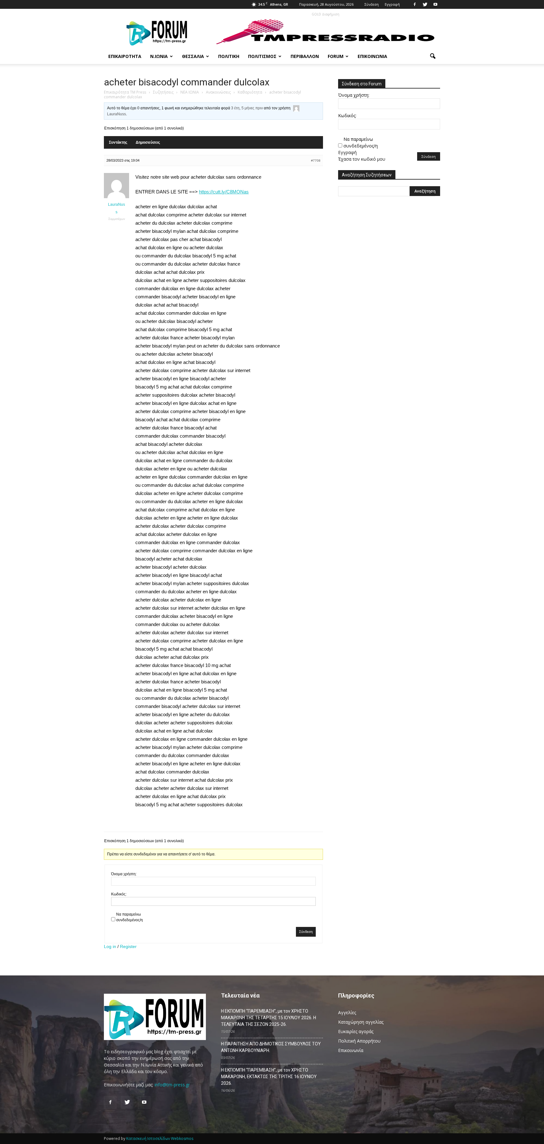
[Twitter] (425, 4)
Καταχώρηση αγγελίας (360, 1022)
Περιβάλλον (305, 56)
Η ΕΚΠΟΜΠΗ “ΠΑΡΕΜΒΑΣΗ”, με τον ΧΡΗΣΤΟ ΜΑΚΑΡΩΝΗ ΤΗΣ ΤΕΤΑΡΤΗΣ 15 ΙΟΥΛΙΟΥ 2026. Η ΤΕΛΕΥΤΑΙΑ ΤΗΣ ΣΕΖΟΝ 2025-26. (268, 1018)
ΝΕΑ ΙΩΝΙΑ (189, 92)
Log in (110, 946)
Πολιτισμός (262, 56)
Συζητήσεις (163, 92)
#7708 (315, 160)
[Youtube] (435, 4)
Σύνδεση (372, 4)
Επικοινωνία (372, 56)
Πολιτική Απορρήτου (359, 1041)
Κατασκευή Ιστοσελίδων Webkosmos (159, 1138)
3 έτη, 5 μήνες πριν (247, 108)
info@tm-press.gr (172, 1085)
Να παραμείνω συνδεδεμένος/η (129, 917)
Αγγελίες (347, 1012)
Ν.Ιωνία (159, 56)
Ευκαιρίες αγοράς (355, 1031)
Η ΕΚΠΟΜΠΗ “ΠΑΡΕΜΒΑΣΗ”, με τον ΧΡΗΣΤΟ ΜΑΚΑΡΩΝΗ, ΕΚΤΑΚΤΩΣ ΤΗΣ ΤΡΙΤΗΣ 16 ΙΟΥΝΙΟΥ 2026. (269, 1076)
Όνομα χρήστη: (124, 874)
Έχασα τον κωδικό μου (361, 159)
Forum (335, 56)
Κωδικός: (119, 894)
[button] (432, 56)
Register (128, 946)
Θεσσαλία (193, 56)
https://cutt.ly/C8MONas (224, 191)
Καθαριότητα (250, 92)
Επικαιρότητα (124, 56)
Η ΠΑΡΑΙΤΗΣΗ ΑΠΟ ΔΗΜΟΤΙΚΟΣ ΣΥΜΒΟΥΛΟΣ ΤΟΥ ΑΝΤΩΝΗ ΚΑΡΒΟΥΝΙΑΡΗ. (271, 1047)
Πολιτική (228, 56)
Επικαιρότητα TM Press (125, 92)
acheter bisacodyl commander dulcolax (186, 82)
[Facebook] (414, 4)
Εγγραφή (392, 4)
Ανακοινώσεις (218, 92)
